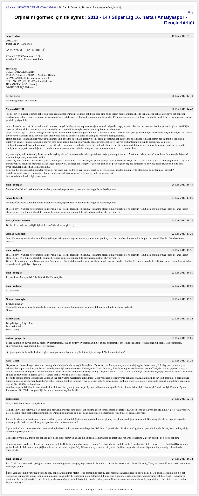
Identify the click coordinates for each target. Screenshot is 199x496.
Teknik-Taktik (48, 7)
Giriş (190, 12)
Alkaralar (11, 7)
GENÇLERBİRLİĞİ (28, 7)
